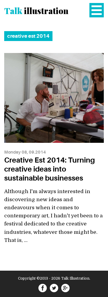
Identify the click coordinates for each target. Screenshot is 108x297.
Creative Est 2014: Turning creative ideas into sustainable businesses (49, 169)
